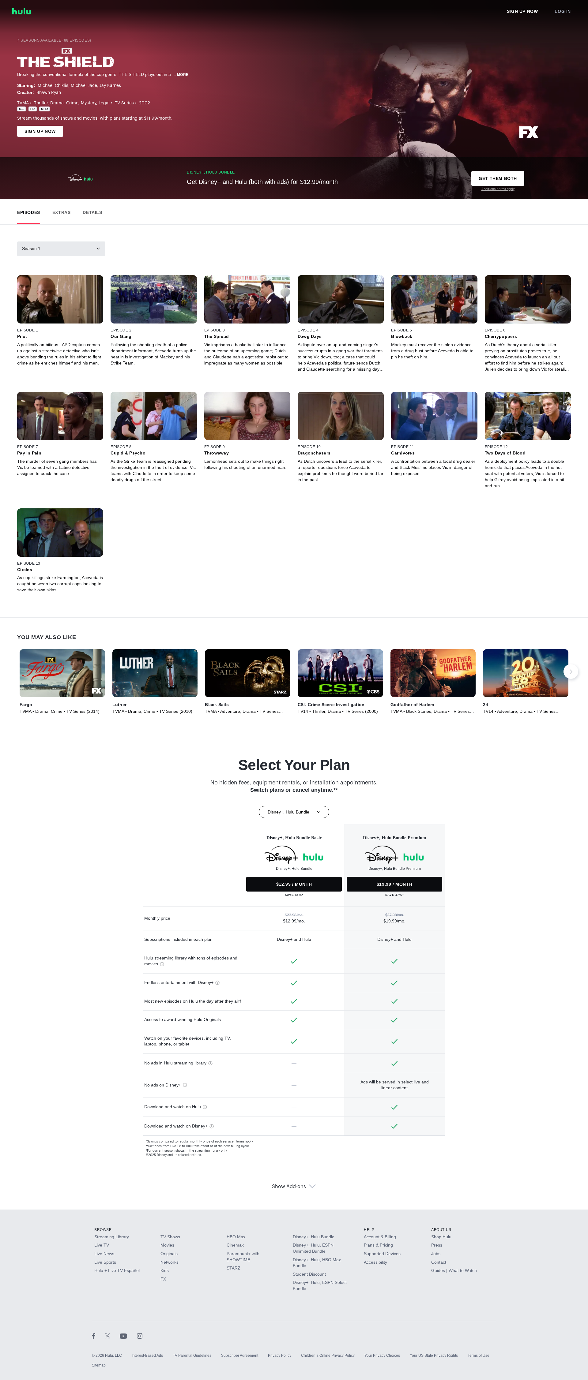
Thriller (41, 103)
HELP (369, 1230)
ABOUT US (441, 1230)
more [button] (183, 75)
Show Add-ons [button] (289, 1186)
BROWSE (103, 1230)
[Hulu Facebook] (98, 1336)
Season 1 (31, 248)
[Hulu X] (112, 1336)
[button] (28, 211)
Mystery (88, 103)
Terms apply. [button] (245, 1141)
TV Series (124, 103)
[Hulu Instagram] (139, 1336)
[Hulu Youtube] (128, 1336)
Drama (57, 103)
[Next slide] (571, 671)
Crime (72, 103)
